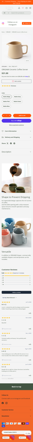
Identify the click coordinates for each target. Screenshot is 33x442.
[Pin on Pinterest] (14, 143)
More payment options (16, 125)
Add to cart (22, 115)
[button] (26, 8)
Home (3, 32)
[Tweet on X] (7, 143)
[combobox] (16, 13)
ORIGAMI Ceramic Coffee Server (19, 32)
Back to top (16, 387)
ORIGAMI (8, 32)
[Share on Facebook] (11, 143)
